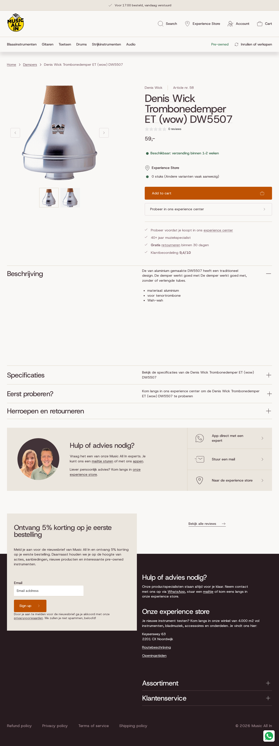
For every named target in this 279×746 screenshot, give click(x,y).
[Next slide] (104, 133)
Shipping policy (133, 725)
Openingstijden (154, 655)
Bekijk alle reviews (202, 523)
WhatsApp (176, 591)
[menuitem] (23, 44)
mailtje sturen (102, 461)
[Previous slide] (15, 133)
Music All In (262, 725)
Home (11, 64)
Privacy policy (55, 725)
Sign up (25, 605)
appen (138, 461)
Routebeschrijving (156, 647)
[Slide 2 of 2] (70, 197)
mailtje (208, 591)
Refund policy (19, 725)
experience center (218, 230)
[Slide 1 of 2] (49, 197)
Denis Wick (153, 87)
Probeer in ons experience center (177, 209)
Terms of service (93, 725)
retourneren (171, 245)
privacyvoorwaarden (28, 618)
